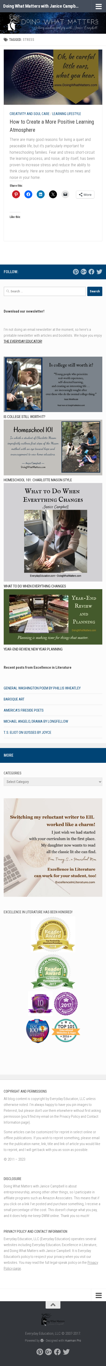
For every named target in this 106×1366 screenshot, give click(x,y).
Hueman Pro (73, 1340)
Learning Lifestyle (66, 114)
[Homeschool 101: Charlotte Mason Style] (53, 448)
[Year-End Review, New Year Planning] (53, 617)
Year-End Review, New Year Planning (33, 649)
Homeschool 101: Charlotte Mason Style (38, 480)
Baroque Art (14, 699)
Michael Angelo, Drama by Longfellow (36, 721)
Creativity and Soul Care (30, 114)
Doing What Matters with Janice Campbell (41, 6)
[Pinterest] (76, 272)
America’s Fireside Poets (24, 710)
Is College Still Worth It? (24, 417)
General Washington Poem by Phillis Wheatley (42, 688)
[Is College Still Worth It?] (53, 385)
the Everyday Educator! (23, 341)
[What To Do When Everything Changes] (53, 533)
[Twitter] (99, 272)
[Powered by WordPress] (42, 1340)
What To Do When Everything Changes (35, 586)
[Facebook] (91, 272)
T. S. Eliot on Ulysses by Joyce (27, 732)
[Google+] (84, 272)
